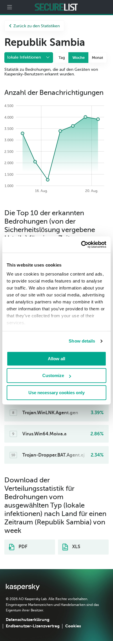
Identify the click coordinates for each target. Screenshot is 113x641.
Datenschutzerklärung (27, 619)
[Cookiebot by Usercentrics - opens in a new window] (81, 244)
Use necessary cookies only (56, 392)
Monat (97, 57)
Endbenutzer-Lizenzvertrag (32, 626)
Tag (62, 57)
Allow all (56, 358)
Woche (78, 57)
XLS (75, 546)
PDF (22, 546)
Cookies (73, 626)
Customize (53, 375)
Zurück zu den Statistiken (36, 26)
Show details (82, 340)
